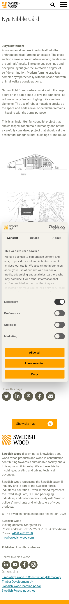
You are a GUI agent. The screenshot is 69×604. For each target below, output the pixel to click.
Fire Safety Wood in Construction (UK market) (31, 577)
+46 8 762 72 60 (22, 533)
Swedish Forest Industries (18, 590)
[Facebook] (24, 564)
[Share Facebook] (39, 396)
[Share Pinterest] (28, 396)
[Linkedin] (6, 564)
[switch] (59, 313)
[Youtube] (15, 564)
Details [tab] (34, 237)
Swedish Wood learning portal (21, 586)
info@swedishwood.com (18, 537)
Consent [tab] (12, 237)
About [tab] (56, 237)
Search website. (55, 4)
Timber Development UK (17, 581)
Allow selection (34, 363)
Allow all (34, 352)
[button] (63, 4)
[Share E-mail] (50, 396)
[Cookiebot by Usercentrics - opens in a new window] (49, 227)
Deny (34, 374)
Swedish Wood (11, 5)
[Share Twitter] (6, 396)
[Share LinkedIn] (17, 396)
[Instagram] (33, 564)
